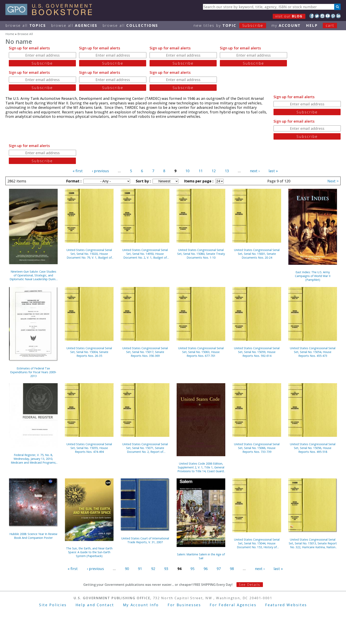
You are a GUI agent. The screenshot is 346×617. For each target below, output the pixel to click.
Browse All (25, 25)
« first (78, 170)
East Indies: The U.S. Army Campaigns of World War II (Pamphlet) (312, 276)
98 (232, 568)
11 (201, 170)
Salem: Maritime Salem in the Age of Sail (201, 556)
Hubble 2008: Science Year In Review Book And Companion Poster (33, 536)
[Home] (50, 13)
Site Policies (53, 604)
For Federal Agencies (233, 604)
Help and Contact (94, 604)
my (286, 25)
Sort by (143, 181)
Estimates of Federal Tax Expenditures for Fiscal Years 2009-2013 (33, 372)
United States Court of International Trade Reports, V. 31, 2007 (145, 540)
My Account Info (141, 604)
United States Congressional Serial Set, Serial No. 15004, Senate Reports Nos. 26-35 (89, 352)
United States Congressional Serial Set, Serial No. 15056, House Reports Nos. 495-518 (312, 448)
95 (192, 568)
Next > (333, 181)
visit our (289, 16)
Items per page (198, 181)
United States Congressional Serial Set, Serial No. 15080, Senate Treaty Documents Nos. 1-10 (201, 253)
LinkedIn (338, 16)
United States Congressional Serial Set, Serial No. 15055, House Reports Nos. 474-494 (89, 448)
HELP (312, 25)
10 (187, 170)
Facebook (311, 16)
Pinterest (333, 16)
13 (227, 170)
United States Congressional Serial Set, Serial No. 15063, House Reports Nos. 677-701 (201, 352)
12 (214, 170)
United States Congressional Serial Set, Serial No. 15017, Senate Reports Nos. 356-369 (145, 352)
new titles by (228, 25)
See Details (249, 584)
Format (73, 181)
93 (166, 568)
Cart (330, 25)
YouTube (327, 16)
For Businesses (184, 604)
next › (255, 170)
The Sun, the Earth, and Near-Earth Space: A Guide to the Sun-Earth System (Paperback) (89, 552)
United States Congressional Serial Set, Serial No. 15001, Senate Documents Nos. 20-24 (257, 253)
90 (127, 568)
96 (206, 568)
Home (9, 34)
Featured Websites (286, 604)
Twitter (317, 16)
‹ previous (100, 170)
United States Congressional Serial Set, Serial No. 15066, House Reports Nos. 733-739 (257, 448)
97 (219, 568)
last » (273, 170)
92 (153, 568)
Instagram (322, 16)
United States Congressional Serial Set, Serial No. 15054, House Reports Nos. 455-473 (312, 352)
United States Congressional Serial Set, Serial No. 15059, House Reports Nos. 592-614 (257, 352)
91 (140, 568)
